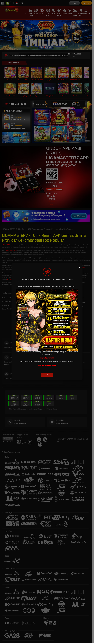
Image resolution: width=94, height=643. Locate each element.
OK (47, 375)
